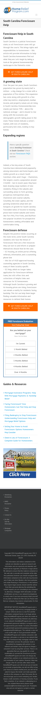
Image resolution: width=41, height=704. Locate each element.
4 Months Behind (20, 366)
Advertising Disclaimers (8, 496)
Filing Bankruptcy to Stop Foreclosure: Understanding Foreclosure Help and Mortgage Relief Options (21, 418)
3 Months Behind (20, 360)
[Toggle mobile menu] (36, 15)
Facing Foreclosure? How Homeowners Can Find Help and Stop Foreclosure (20, 407)
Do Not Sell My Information (8, 521)
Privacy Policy (7, 509)
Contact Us (8, 515)
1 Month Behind (20, 349)
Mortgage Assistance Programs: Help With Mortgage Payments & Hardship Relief (20, 395)
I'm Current (20, 343)
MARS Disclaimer (8, 502)
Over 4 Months (20, 372)
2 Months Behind (20, 355)
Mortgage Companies (8, 529)
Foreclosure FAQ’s (23, 153)
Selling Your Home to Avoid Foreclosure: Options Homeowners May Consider (19, 429)
